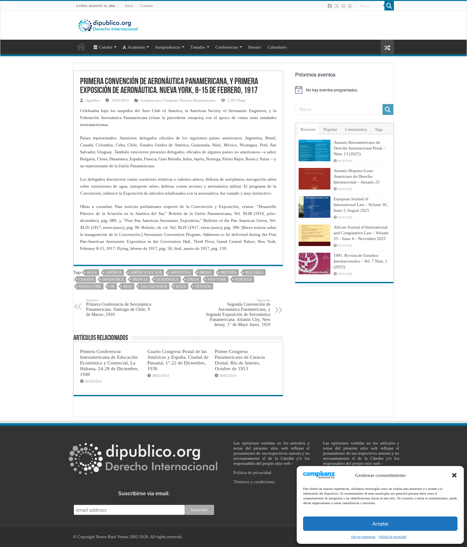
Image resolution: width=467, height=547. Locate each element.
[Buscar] (389, 5)
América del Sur (146, 272)
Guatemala (167, 279)
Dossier (254, 47)
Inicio (129, 5)
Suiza (181, 286)
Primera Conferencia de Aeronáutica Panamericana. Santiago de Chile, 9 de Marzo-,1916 (118, 307)
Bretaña (228, 272)
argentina (180, 272)
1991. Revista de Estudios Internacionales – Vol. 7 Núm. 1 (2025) (360, 261)
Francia (140, 279)
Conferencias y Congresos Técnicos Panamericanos (177, 100)
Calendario (277, 47)
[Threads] (349, 6)
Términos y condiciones (254, 481)
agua (92, 272)
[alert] (344, 90)
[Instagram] (343, 6)
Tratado (203, 286)
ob (112, 286)
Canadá (86, 279)
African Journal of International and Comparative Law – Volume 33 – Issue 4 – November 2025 (361, 233)
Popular (330, 129)
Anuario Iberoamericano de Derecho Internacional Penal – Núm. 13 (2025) (359, 148)
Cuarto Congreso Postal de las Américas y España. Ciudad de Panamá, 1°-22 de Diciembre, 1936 (177, 360)
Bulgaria (254, 272)
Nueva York (90, 286)
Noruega (243, 279)
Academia (136, 47)
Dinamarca (113, 279)
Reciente (308, 129)
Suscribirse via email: (144, 493)
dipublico (93, 100)
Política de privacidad (392, 536)
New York (216, 279)
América (113, 272)
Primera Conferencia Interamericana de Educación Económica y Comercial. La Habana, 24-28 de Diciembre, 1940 (109, 363)
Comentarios (356, 129)
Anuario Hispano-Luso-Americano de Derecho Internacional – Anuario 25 (357, 176)
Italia (193, 279)
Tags (379, 129)
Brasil (206, 272)
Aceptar (380, 523)
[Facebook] (330, 6)
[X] (337, 6)
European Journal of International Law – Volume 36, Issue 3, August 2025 (361, 205)
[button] (454, 475)
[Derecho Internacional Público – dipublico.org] (108, 24)
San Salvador (154, 286)
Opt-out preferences (363, 536)
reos (127, 286)
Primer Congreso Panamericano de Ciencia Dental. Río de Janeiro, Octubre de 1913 (240, 360)
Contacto (146, 5)
